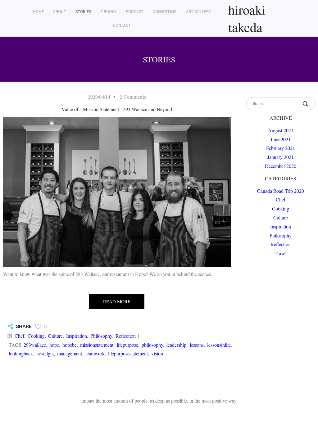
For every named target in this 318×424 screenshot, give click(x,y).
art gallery (198, 11)
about (59, 11)
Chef (19, 335)
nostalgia (45, 353)
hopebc (69, 344)
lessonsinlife (219, 344)
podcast (134, 11)
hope (54, 344)
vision (157, 353)
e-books (108, 11)
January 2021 (280, 157)
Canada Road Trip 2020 (280, 190)
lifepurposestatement (128, 353)
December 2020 (280, 166)
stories (83, 11)
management (69, 353)
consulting (165, 11)
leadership (176, 344)
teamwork (95, 353)
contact (122, 25)
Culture (55, 335)
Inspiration (76, 335)
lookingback (21, 353)
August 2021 (280, 130)
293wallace (35, 344)
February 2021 (280, 148)
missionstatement (96, 344)
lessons (197, 344)
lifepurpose (127, 344)
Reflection (126, 335)
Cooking (36, 335)
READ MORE (116, 301)
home (38, 11)
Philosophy (101, 335)
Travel (281, 253)
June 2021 (280, 139)
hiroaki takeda (247, 18)
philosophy (152, 344)
